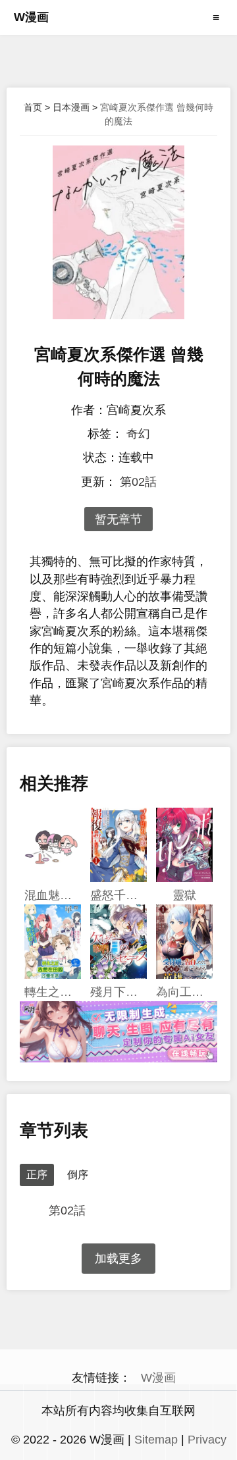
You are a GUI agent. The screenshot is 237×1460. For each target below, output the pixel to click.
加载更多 (118, 1258)
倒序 (77, 1174)
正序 (36, 1174)
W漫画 (31, 17)
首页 (33, 107)
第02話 (138, 481)
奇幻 (138, 433)
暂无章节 (118, 519)
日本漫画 (71, 107)
